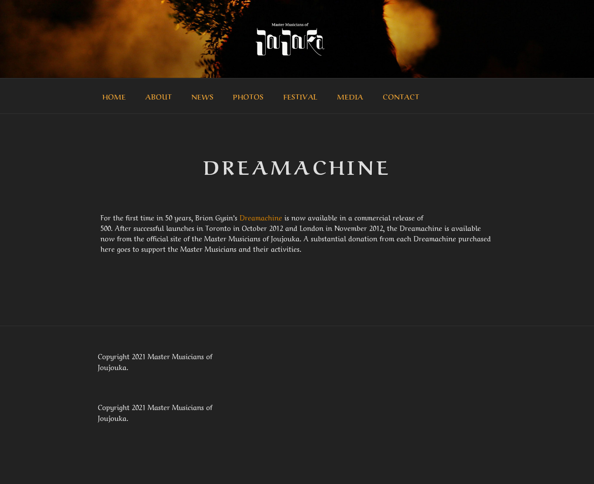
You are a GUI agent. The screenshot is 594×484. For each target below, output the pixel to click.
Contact (401, 96)
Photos (248, 96)
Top (573, 463)
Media (350, 96)
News (202, 96)
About (158, 96)
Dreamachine (261, 217)
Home (114, 96)
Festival (300, 96)
